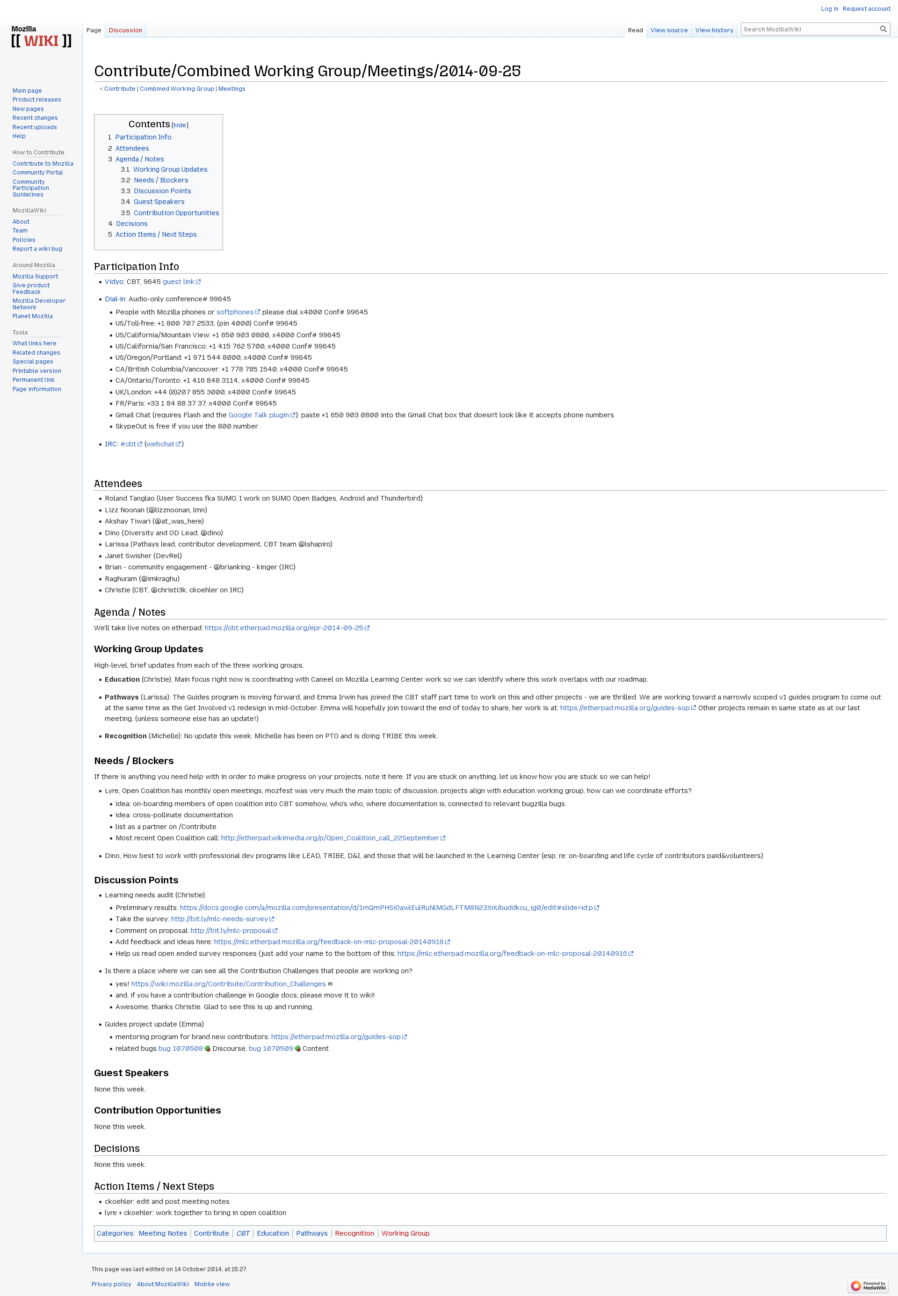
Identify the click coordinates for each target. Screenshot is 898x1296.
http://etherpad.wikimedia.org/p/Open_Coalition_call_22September (330, 838)
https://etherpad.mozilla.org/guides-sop (625, 708)
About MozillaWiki (163, 1284)
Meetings (232, 89)
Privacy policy (111, 1284)
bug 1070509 (271, 1048)
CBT (242, 1233)
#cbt (128, 444)
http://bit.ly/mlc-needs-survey (219, 919)
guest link (179, 281)
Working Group (406, 1233)
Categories (115, 1233)
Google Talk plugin (259, 415)
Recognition (354, 1233)
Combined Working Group (177, 89)
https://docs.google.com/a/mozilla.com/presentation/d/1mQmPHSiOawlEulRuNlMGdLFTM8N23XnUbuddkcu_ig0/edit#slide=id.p (386, 907)
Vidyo (114, 281)
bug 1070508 (181, 1048)
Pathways (312, 1233)
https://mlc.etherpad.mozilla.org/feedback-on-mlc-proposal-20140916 (329, 942)
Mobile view (212, 1284)
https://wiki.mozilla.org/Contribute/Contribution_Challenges (228, 984)
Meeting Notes (162, 1233)
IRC (111, 444)
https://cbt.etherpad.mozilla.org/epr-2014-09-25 (284, 628)
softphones (235, 312)
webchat (160, 444)
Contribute (120, 89)
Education (273, 1233)
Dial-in (115, 299)
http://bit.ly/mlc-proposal (231, 930)
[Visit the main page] (41, 37)
